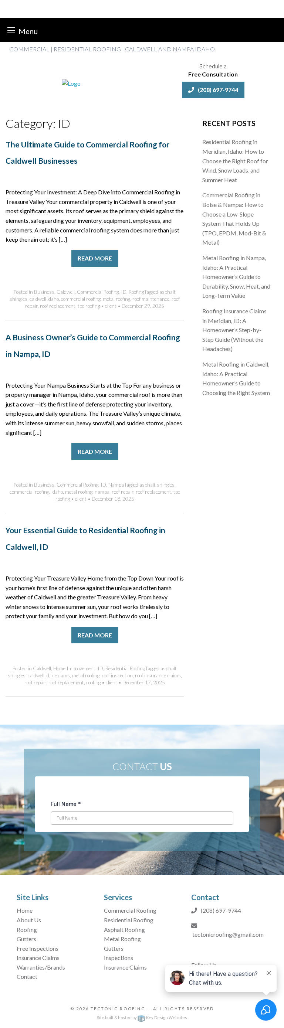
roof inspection (117, 675)
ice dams (60, 675)
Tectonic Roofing (118, 1008)
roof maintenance (150, 299)
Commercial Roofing (98, 292)
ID (123, 292)
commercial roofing (81, 299)
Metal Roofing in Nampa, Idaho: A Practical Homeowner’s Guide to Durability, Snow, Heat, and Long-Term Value (236, 276)
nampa (102, 492)
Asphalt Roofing (124, 929)
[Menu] (11, 30)
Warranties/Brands (41, 967)
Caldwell (66, 292)
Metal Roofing (122, 938)
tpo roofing (89, 306)
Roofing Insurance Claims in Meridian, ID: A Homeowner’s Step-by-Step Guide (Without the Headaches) (234, 329)
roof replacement (57, 306)
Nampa (116, 485)
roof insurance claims (158, 675)
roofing (93, 682)
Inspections (118, 957)
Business (44, 292)
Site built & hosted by (142, 1017)
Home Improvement (74, 668)
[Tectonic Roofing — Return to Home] (71, 82)
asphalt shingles (157, 485)
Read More (95, 258)
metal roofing (116, 299)
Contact (27, 976)
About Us (29, 919)
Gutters (26, 938)
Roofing (136, 292)
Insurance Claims (38, 957)
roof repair (122, 492)
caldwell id (38, 675)
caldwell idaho (44, 299)
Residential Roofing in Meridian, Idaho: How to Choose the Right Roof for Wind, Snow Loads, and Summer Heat (235, 160)
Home (25, 910)
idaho (57, 492)
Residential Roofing (125, 668)
